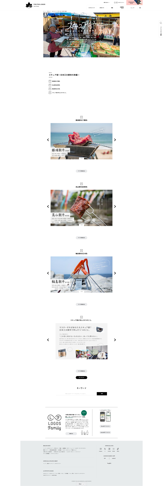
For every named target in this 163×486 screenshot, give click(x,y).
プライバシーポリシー (55, 453)
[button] (48, 140)
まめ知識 (66, 473)
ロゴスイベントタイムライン (80, 473)
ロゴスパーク (51, 473)
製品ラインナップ (50, 463)
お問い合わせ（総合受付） (47, 451)
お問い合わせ (106, 2)
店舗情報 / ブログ (66, 448)
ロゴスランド (45, 473)
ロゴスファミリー (58, 463)
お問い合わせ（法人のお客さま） (60, 451)
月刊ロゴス (102, 7)
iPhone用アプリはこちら (105, 426)
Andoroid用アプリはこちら (105, 432)
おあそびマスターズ (46, 475)
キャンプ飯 (71, 473)
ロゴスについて (92, 7)
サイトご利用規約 (46, 453)
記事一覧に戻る (81, 377)
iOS (105, 458)
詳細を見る (71, 433)
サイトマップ (78, 451)
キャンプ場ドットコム (59, 473)
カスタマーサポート (70, 451)
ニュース (132, 7)
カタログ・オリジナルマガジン (80, 448)
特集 (112, 7)
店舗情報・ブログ (122, 7)
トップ (44, 448)
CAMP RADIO (54, 475)
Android (113, 458)
